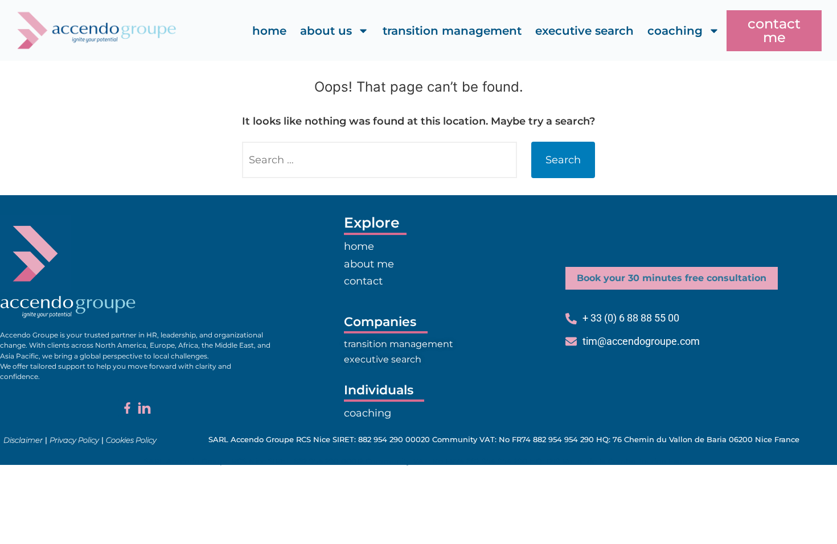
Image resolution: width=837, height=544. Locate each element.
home (269, 31)
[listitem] (136, 356)
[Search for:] (379, 160)
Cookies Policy (131, 439)
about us (326, 31)
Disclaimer (23, 439)
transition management (452, 31)
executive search (584, 31)
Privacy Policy (74, 439)
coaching (675, 31)
